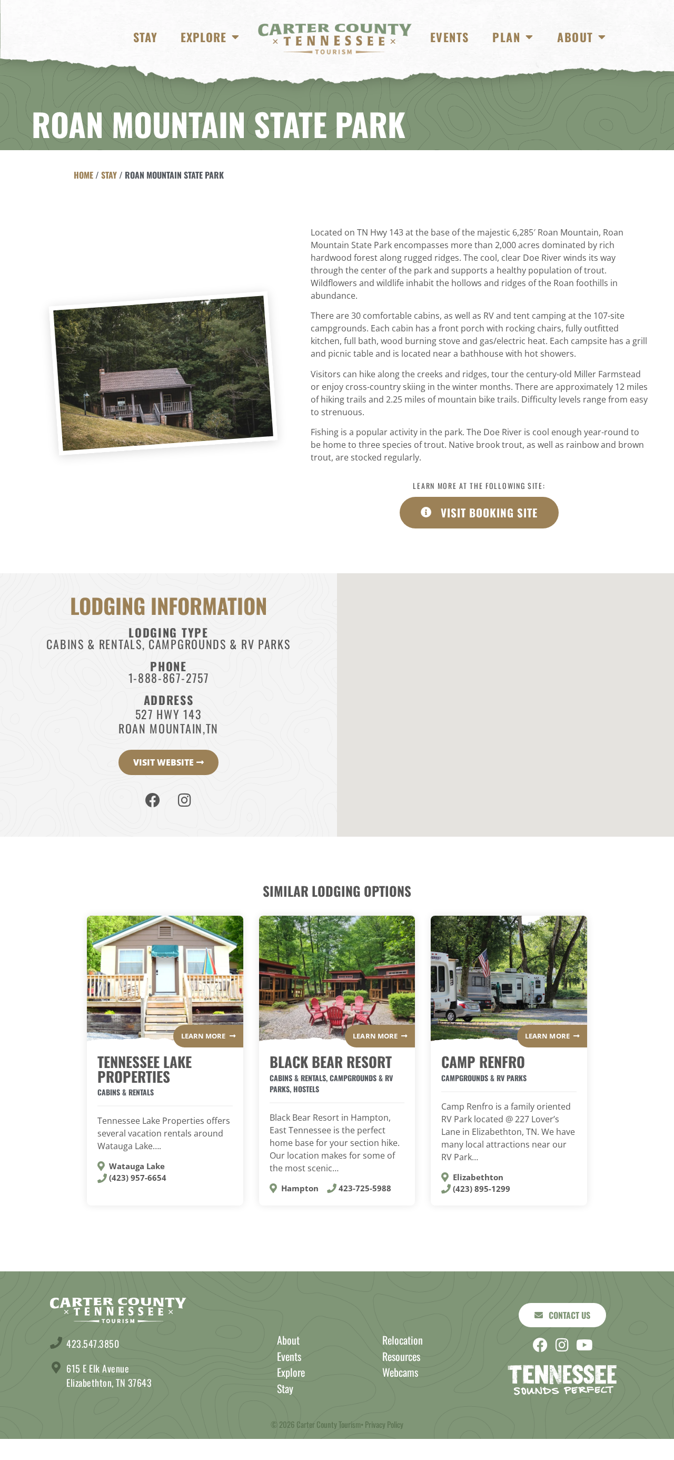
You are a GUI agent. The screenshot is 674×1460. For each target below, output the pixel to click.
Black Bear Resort (331, 1061)
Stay (145, 36)
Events (449, 36)
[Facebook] (152, 800)
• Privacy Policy (382, 1424)
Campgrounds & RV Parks (219, 643)
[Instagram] (185, 800)
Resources (401, 1356)
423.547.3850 (92, 1343)
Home (83, 175)
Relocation (402, 1340)
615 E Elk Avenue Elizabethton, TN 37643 (109, 1375)
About (575, 36)
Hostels (306, 1088)
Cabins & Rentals (94, 643)
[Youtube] (584, 1345)
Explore (203, 36)
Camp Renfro (483, 1061)
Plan (506, 36)
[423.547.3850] (56, 1343)
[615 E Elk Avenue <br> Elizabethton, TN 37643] (56, 1367)
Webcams (400, 1372)
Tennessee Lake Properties (144, 1068)
